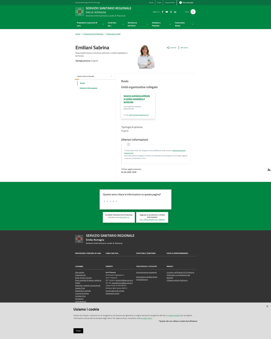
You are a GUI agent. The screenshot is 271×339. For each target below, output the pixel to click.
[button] (193, 11)
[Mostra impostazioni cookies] (269, 170)
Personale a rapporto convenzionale (87, 285)
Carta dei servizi (80, 301)
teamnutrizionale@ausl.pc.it (139, 115)
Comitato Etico (80, 296)
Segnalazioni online (112, 293)
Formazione (79, 298)
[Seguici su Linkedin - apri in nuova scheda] (174, 11)
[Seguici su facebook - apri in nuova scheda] (162, 11)
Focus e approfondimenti (177, 253)
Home (77, 34)
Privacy (170, 266)
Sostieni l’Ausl (80, 288)
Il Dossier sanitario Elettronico (177, 280)
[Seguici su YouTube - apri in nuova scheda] (166, 11)
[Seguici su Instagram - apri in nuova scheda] (170, 11)
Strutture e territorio (146, 253)
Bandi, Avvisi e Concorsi (83, 277)
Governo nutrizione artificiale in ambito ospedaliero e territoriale (137, 99)
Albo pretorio (79, 272)
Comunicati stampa (82, 293)
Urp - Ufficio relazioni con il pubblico (152, 219)
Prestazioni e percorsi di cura (88, 253)
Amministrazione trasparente (146, 272)
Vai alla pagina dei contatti (115, 291)
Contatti (109, 266)
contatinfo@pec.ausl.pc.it (124, 280)
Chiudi (78, 330)
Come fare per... (112, 253)
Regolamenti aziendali (83, 291)
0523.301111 (125, 217)
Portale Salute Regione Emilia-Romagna (87, 2)
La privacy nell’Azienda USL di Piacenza (180, 272)
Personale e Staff (113, 34)
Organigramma (80, 275)
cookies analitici (174, 315)
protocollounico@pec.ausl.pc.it (122, 283)
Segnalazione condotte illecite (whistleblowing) (146, 278)
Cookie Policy (147, 318)
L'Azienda (79, 266)
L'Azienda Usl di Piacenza (93, 34)
